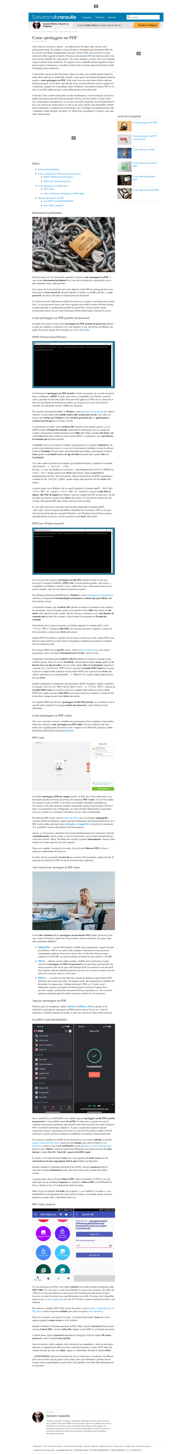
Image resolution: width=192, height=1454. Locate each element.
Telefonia (100, 17)
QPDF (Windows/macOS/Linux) (58, 176)
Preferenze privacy (143, 1446)
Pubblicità (94, 1446)
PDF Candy (49, 188)
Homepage (37, 1446)
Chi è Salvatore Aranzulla (52, 1446)
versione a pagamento (53, 1299)
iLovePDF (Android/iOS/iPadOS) (59, 200)
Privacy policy (118, 1446)
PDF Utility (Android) (53, 205)
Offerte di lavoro (106, 1446)
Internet (112, 17)
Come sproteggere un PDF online (53, 185)
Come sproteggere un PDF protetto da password (59, 173)
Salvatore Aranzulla (40, 41)
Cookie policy (130, 1446)
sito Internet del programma (99, 594)
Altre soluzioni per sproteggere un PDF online (64, 193)
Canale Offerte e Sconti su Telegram (56, 25)
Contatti (87, 1446)
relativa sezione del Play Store (45, 1142)
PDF (89, 55)
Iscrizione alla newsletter (73, 1446)
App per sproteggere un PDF (51, 197)
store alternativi (95, 1311)
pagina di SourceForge (93, 411)
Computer (87, 17)
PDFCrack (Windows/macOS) (57, 181)
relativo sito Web (70, 817)
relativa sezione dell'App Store (97, 1145)
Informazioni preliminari (48, 169)
